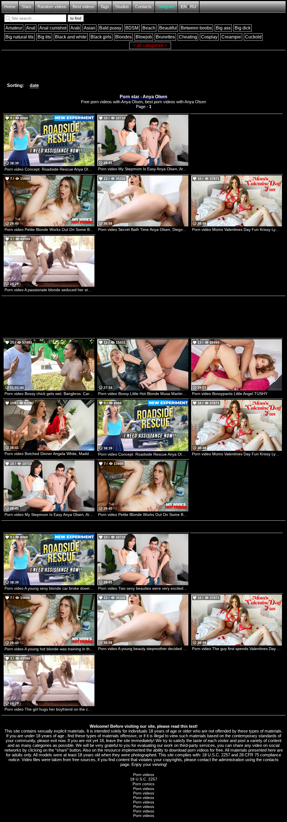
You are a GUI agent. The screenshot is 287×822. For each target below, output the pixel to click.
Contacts (143, 6)
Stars (26, 6)
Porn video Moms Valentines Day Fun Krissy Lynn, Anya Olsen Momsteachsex (237, 229)
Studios (122, 6)
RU (193, 6)
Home (9, 6)
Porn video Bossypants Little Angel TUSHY (229, 393)
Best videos (83, 6)
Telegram (166, 6)
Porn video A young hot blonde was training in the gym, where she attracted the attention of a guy (49, 649)
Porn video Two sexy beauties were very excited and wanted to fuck (143, 588)
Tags (104, 6)
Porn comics (143, 784)
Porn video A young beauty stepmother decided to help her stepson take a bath (143, 648)
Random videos (52, 6)
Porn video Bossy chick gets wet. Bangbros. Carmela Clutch (49, 393)
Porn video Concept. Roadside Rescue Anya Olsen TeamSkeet (49, 169)
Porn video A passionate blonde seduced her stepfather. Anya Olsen (49, 290)
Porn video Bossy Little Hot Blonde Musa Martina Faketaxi (143, 393)
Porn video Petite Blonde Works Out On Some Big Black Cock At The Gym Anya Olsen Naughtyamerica (49, 229)
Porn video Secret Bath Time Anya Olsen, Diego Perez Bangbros (143, 229)
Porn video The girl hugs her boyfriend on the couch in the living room (49, 709)
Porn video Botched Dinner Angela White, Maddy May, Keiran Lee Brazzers (49, 453)
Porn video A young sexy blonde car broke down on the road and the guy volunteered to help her (49, 588)
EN (184, 6)
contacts (271, 759)
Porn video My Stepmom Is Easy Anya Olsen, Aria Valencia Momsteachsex (143, 169)
